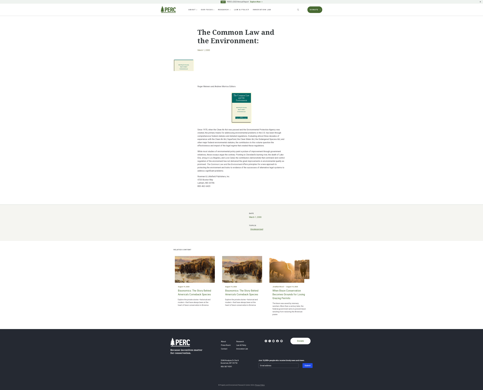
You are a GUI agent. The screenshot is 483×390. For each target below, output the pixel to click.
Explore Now (255, 2)
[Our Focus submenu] (213, 9)
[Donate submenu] (320, 9)
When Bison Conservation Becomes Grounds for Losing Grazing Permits (288, 294)
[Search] (298, 10)
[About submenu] (196, 9)
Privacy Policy (260, 385)
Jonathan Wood (278, 287)
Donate (300, 341)
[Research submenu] (230, 9)
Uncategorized (256, 229)
